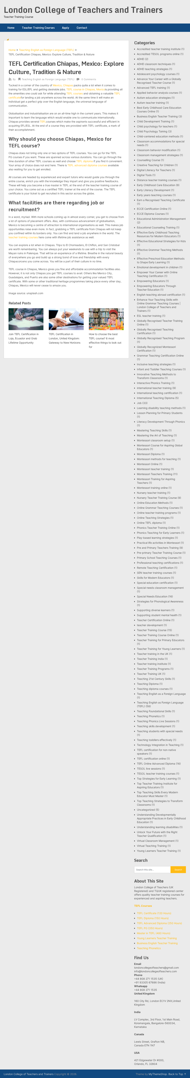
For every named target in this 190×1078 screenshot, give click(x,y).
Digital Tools (144, 175)
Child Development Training (153, 121)
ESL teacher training (149, 315)
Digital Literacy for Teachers (154, 170)
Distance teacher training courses (157, 180)
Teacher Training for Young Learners (159, 648)
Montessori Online (147, 464)
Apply (65, 28)
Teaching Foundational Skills (154, 711)
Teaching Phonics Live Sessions (156, 721)
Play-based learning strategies (155, 537)
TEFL (43, 121)
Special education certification (155, 582)
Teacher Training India (150, 658)
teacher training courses (23, 237)
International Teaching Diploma (155, 398)
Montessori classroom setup (154, 440)
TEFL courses (74, 93)
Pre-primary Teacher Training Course (159, 552)
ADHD (140, 59)
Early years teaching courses (154, 195)
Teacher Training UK (149, 673)
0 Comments (88, 79)
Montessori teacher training (153, 469)
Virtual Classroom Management (156, 840)
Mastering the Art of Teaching (155, 435)
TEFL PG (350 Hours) (150, 928)
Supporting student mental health (157, 615)
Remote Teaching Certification (155, 567)
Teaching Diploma (148, 683)
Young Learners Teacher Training (157, 850)
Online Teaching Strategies (153, 517)
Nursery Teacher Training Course (157, 497)
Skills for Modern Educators (153, 577)
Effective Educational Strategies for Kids (161, 241)
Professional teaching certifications (158, 562)
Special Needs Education (152, 596)
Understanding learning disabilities (158, 827)
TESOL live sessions (149, 768)
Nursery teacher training (151, 492)
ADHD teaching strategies (152, 69)
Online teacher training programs (157, 512)
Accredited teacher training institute (159, 49)
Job (139, 403)
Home (10, 28)
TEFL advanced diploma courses (88, 165)
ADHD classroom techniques (154, 64)
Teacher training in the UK (152, 653)
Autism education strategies (154, 97)
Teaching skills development (154, 726)
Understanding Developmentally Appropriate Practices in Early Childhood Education (161, 818)
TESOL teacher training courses (156, 773)
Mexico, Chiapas (63, 85)
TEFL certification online (151, 758)
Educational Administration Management (161, 218)
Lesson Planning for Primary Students (159, 413)
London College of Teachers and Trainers (83, 9)
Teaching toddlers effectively (154, 739)
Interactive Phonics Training (154, 383)
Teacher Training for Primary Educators (160, 640)
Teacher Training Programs (153, 668)
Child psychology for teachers (155, 126)
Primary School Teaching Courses (157, 557)
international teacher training (154, 388)
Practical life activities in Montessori (158, 542)
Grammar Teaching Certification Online (160, 355)
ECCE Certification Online (152, 208)
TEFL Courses (143, 905)
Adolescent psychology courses (156, 74)
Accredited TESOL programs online (158, 54)
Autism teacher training (151, 102)
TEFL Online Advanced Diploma (156, 763)
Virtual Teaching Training (152, 845)
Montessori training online (152, 487)
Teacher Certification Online (154, 620)
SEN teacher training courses (154, 572)
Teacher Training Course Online (156, 635)
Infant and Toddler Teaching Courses (159, 369)
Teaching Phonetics (149, 716)
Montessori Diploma (149, 454)
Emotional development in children (157, 267)
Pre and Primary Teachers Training (158, 547)
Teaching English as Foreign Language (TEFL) (46, 49)
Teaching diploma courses (153, 688)
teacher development (150, 625)
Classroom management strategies (158, 155)
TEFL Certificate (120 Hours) (154, 913)
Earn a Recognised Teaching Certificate (161, 200)
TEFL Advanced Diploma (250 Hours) (159, 923)
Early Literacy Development (153, 190)
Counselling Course (148, 160)
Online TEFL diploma (149, 522)
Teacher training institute (152, 663)
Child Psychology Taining (152, 131)
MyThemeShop (158, 1074)
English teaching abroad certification (159, 294)
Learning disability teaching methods (159, 408)
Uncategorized (146, 809)
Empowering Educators (151, 281)
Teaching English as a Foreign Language (161, 693)
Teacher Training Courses (38, 28)
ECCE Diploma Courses (151, 213)
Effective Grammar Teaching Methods (160, 249)
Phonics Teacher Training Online (156, 527)
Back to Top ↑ (177, 1074)
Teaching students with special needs (160, 731)
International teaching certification (157, 393)
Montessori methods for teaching (157, 459)
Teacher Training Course (151, 630)
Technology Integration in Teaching (158, 744)
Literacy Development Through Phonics (161, 421)
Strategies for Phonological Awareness (160, 601)
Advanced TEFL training (151, 87)
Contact (82, 28)
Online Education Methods (153, 502)
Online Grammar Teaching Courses (158, 507)
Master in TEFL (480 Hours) (153, 933)
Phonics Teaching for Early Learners (158, 532)
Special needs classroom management (160, 587)
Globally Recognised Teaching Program (161, 338)
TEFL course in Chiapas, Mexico (85, 89)
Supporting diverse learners (154, 610)
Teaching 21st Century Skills (154, 678)
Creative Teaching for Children (155, 165)
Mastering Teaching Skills (152, 430)
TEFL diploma (84, 161)
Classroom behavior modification (156, 150)
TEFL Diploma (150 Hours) (153, 918)
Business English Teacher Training (157, 116)
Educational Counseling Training (156, 227)
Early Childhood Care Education (156, 185)
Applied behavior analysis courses (157, 92)
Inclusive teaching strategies (154, 364)
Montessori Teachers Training (154, 474)
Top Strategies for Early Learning (157, 778)
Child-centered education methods (158, 136)
